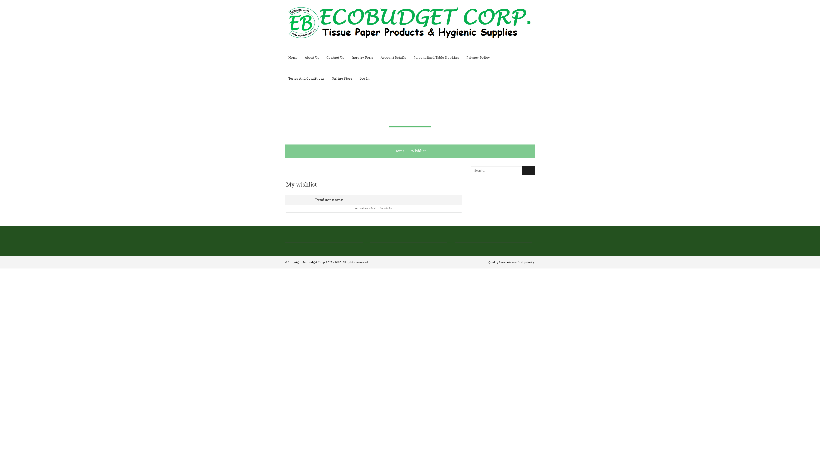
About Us (312, 57)
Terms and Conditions (306, 78)
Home (292, 57)
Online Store (342, 78)
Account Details (393, 57)
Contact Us (335, 57)
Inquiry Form (362, 57)
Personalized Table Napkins (436, 57)
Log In (364, 78)
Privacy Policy (478, 57)
